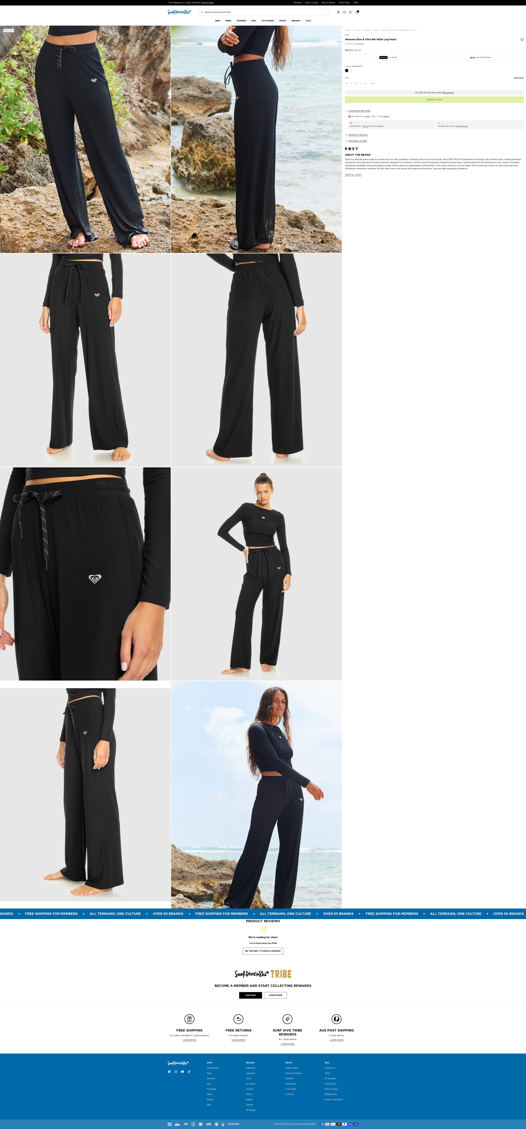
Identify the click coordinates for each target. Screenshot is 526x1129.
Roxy (347, 35)
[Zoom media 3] (85, 360)
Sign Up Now (208, 3)
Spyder (249, 1105)
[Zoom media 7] (85, 794)
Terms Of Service (293, 1073)
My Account (330, 1079)
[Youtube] (182, 1071)
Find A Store (331, 1084)
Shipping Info (331, 1094)
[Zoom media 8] (256, 794)
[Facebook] (169, 1071)
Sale (209, 1105)
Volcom (249, 1089)
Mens (209, 1073)
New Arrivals (213, 1068)
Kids (209, 1084)
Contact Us (330, 1068)
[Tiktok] (189, 1071)
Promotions (290, 1084)
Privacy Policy (291, 1068)
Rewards (298, 3)
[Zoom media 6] (256, 574)
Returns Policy (331, 1089)
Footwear (211, 1089)
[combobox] (263, 12)
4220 (367, 116)
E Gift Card (290, 1089)
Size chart (519, 78)
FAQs (355, 3)
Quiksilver (250, 1073)
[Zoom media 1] (85, 139)
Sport (209, 1094)
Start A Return (328, 3)
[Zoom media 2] (256, 139)
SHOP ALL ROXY (353, 175)
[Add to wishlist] (522, 39)
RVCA (249, 1094)
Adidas (249, 1100)
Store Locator (311, 3)
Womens (211, 1079)
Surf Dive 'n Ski (289, 1124)
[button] (350, 12)
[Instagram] (176, 1071)
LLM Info (289, 1094)
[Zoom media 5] (85, 574)
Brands (210, 1100)
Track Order (344, 3)
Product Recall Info (334, 1100)
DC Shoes (250, 1084)
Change (386, 116)
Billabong (250, 1068)
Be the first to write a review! (263, 951)
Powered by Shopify (306, 1124)
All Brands (251, 1110)
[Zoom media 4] (256, 360)
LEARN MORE (189, 1040)
